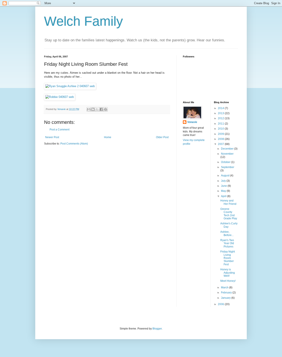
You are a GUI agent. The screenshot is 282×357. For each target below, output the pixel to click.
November (227, 153)
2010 (221, 128)
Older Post (162, 137)
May (224, 190)
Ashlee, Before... (227, 233)
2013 (221, 113)
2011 (221, 123)
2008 (221, 139)
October (226, 162)
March (225, 287)
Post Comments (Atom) (74, 143)
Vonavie (192, 122)
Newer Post (52, 137)
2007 (221, 144)
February (226, 292)
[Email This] (89, 109)
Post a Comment (59, 129)
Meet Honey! (228, 280)
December (227, 148)
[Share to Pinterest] (105, 109)
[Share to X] (97, 109)
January (226, 297)
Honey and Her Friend (228, 202)
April (224, 196)
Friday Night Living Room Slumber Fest (227, 258)
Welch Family (83, 21)
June (224, 185)
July (223, 180)
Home (107, 137)
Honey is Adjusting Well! (227, 272)
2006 (221, 304)
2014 (221, 108)
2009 (221, 133)
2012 (221, 118)
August (225, 175)
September (227, 167)
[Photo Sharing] (70, 86)
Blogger (157, 328)
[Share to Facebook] (101, 109)
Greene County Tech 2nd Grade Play (228, 213)
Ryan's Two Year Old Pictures (227, 243)
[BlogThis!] (93, 109)
